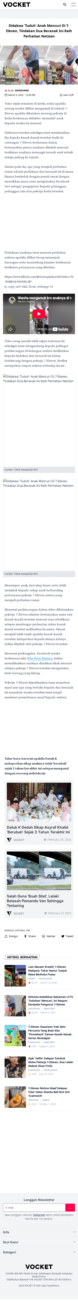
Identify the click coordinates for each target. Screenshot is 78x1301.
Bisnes (31, 979)
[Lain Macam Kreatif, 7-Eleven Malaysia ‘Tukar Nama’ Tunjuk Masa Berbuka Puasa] (15, 975)
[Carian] (65, 4)
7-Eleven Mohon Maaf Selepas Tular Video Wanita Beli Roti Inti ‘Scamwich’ (49, 1092)
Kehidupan (22, 90)
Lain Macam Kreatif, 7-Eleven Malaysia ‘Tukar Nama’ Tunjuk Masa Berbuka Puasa (47, 970)
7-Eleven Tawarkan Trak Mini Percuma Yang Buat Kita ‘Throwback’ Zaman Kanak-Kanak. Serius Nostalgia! (50, 1032)
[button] (73, 4)
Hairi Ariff (68, 95)
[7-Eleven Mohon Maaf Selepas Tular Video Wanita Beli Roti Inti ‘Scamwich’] (15, 1097)
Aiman (46, 1100)
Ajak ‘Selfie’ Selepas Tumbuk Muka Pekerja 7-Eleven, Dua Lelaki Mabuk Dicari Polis (50, 1062)
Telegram (39, 1215)
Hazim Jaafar (45, 979)
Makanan (33, 1100)
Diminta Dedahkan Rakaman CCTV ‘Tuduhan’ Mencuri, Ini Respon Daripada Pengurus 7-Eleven (50, 1000)
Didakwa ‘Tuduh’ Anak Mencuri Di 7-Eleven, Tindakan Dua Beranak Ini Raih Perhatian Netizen (39, 30)
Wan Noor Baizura (39, 658)
